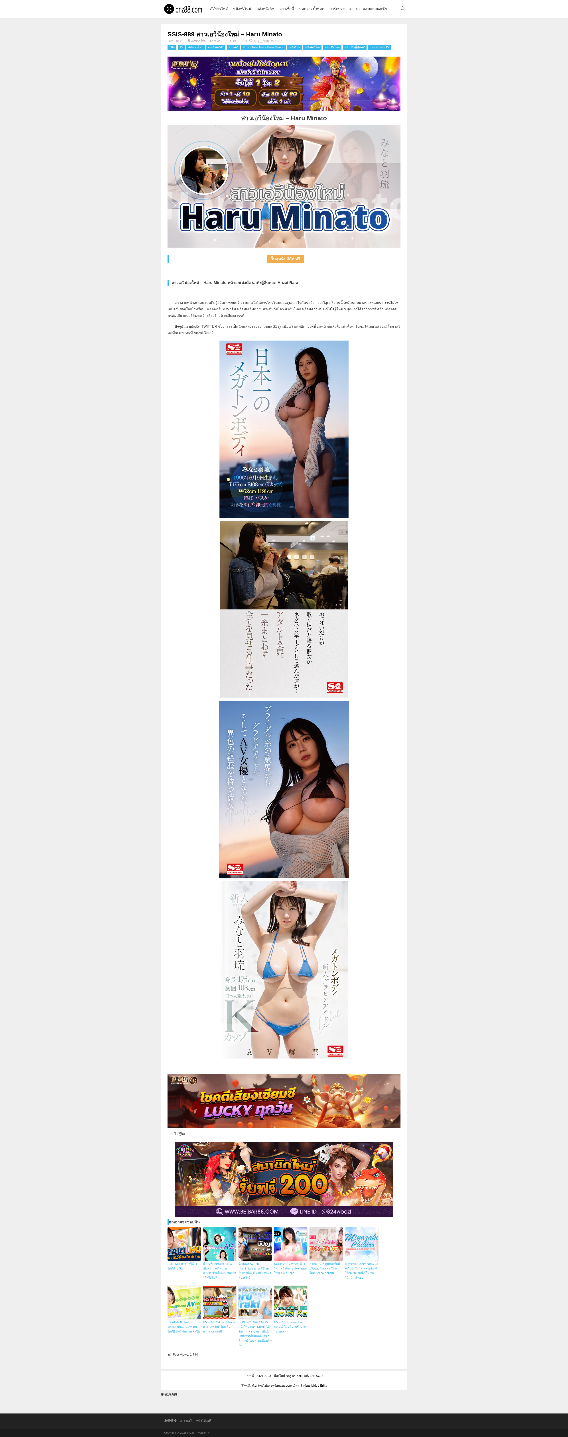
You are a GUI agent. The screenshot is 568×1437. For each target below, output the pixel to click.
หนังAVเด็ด (312, 47)
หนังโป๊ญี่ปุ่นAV (355, 47)
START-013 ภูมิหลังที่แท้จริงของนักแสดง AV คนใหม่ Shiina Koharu (325, 1268)
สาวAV (233, 47)
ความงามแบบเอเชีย (371, 9)
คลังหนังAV (265, 9)
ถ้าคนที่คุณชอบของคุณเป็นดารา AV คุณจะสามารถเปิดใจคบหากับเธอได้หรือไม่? (219, 1270)
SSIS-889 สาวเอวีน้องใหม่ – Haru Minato (225, 34)
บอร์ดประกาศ (340, 9)
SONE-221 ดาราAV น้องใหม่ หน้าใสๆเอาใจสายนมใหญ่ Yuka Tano (290, 1268)
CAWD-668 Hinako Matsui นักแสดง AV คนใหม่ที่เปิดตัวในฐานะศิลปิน (184, 1327)
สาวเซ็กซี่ (287, 9)
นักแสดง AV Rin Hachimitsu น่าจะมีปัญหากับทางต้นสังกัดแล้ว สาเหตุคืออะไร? (255, 1270)
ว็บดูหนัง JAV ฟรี (285, 258)
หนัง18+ (294, 47)
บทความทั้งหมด (311, 9)
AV (181, 47)
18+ (172, 47)
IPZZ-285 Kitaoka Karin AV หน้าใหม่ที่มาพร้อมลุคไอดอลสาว (290, 1327)
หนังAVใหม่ (242, 9)
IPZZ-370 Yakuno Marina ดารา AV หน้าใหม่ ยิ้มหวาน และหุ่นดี (219, 1327)
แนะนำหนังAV (379, 47)
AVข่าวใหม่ (219, 9)
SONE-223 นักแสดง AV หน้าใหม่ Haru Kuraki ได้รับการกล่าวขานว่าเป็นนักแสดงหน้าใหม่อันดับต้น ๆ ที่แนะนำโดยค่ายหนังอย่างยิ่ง (255, 1334)
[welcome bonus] (284, 84)
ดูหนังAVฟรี (216, 47)
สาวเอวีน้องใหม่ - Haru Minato (263, 47)
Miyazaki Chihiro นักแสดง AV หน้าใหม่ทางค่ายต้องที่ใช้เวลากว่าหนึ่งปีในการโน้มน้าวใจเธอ (361, 1270)
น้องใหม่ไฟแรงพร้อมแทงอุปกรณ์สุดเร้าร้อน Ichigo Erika (289, 1385)
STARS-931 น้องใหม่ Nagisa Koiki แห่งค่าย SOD (289, 1376)
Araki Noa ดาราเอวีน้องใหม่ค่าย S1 (182, 1266)
